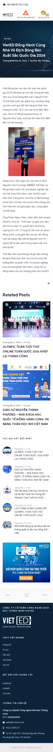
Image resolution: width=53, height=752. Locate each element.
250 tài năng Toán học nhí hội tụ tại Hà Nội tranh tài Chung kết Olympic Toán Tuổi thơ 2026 (31, 494)
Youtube (6, 693)
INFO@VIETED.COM (17, 4)
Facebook (7, 683)
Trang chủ (7, 644)
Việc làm (6, 655)
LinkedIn (6, 688)
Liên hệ (6, 665)
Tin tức (7, 38)
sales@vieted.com (15, 722)
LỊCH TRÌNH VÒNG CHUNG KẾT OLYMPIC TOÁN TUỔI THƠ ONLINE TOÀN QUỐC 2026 (30, 512)
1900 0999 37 (12, 727)
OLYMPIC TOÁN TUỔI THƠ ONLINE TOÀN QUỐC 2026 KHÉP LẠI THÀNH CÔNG (25, 351)
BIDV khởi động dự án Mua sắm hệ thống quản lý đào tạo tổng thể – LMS (32, 529)
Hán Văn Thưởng (41, 61)
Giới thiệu (7, 660)
